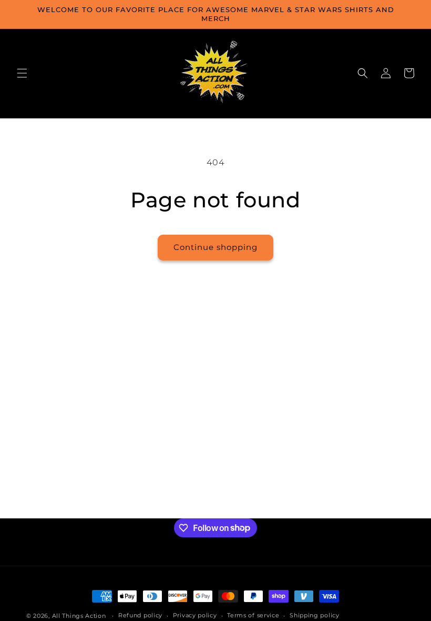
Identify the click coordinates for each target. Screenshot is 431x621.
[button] (22, 73)
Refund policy (140, 615)
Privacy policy (195, 615)
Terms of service (253, 615)
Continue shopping (215, 247)
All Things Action (79, 615)
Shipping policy (315, 615)
